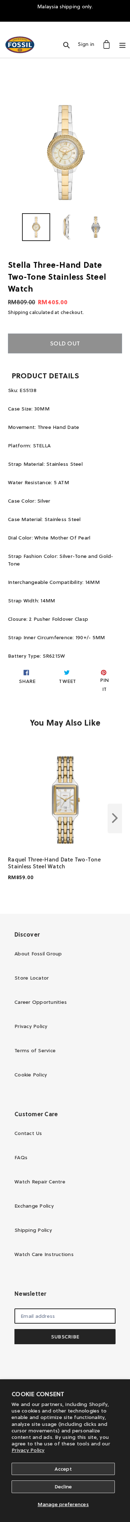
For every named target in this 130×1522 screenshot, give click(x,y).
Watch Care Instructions (44, 1254)
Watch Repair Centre (39, 1181)
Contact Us (28, 1133)
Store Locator (31, 977)
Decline (63, 1486)
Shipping (18, 312)
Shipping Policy (33, 1230)
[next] (115, 818)
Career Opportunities (40, 1002)
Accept (63, 1468)
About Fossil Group (38, 953)
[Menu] (122, 44)
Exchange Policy (34, 1205)
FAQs (20, 1157)
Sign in (88, 44)
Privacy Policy (28, 1450)
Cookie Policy (30, 1074)
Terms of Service (35, 1050)
